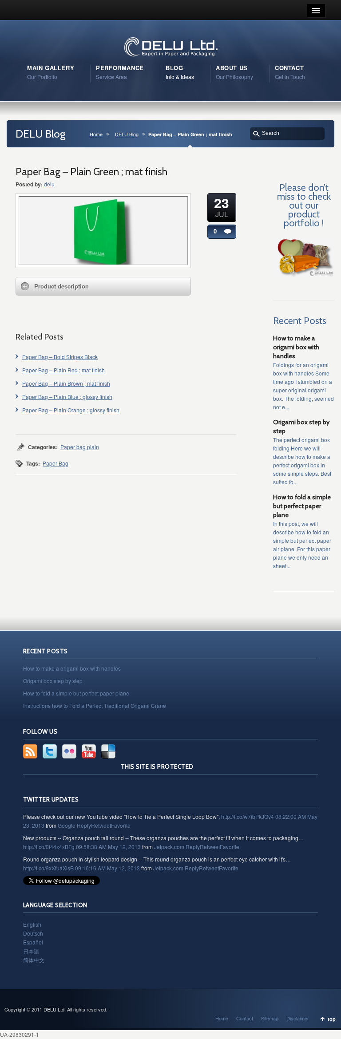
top (332, 1018)
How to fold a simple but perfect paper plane (302, 506)
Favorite (121, 825)
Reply (84, 825)
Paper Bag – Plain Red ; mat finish (63, 370)
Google (66, 825)
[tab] (103, 286)
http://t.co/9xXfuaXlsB (48, 868)
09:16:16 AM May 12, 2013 (107, 868)
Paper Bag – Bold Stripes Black (60, 356)
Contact (244, 1018)
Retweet (101, 825)
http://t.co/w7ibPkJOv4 (247, 816)
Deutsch (33, 933)
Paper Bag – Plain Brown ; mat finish (66, 383)
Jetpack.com (169, 846)
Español (33, 942)
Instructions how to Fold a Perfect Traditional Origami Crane (94, 705)
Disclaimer (297, 1018)
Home (96, 134)
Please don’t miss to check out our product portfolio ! (304, 205)
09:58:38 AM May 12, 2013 (108, 846)
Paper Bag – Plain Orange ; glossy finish (70, 410)
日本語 (31, 951)
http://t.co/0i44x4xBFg (49, 846)
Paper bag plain (79, 446)
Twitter (50, 751)
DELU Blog (127, 134)
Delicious (108, 751)
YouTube (89, 751)
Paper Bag (55, 463)
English (32, 924)
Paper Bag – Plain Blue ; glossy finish (67, 396)
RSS (30, 751)
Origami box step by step (53, 680)
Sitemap (269, 1018)
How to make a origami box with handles (296, 347)
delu (49, 184)
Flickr (69, 751)
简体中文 (33, 960)
